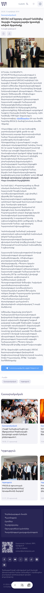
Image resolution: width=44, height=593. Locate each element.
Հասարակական (10, 381)
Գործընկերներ (11, 525)
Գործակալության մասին (16, 514)
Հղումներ (9, 521)
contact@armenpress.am (25, 551)
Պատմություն (11, 517)
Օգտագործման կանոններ (17, 528)
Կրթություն (25, 381)
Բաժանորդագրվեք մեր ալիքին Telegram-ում (24, 368)
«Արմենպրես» (23, 118)
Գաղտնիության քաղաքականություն (21, 532)
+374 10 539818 (21, 548)
